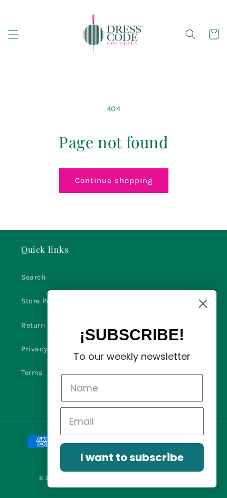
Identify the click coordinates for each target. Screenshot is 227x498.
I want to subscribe (132, 457)
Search (33, 277)
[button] (13, 34)
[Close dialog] (203, 303)
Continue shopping (114, 180)
